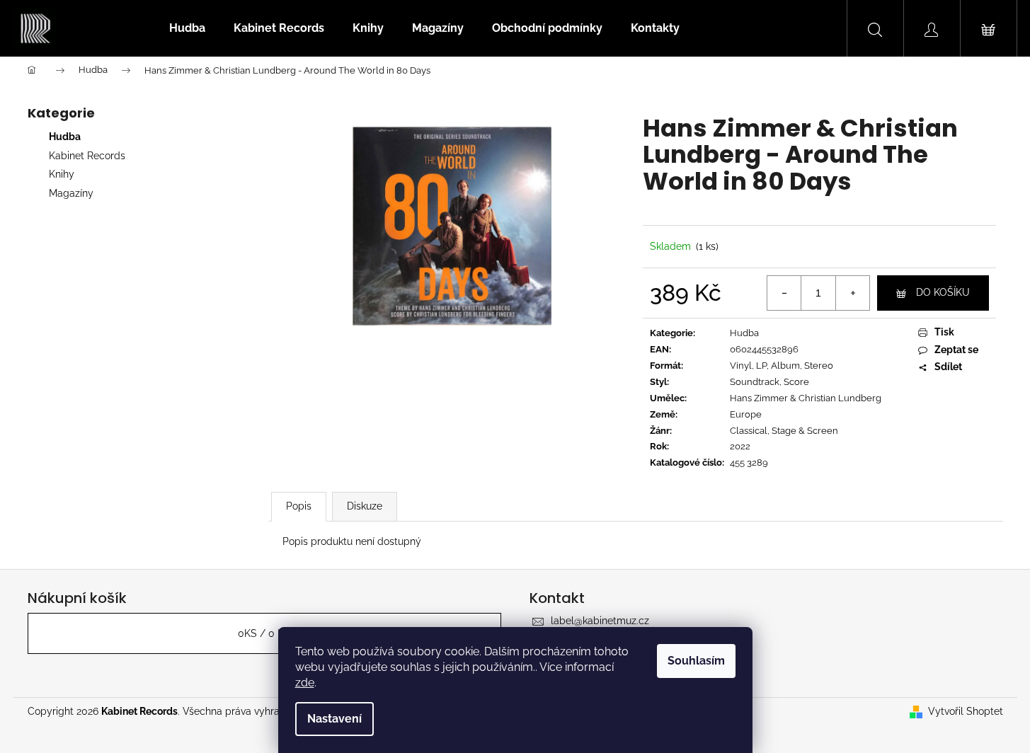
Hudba (65, 136)
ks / (264, 633)
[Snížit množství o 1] (784, 293)
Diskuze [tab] (364, 506)
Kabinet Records (87, 155)
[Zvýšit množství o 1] (852, 293)
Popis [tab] (298, 506)
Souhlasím (696, 660)
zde (304, 682)
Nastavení (334, 718)
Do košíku (943, 292)
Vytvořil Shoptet (965, 711)
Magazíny (71, 193)
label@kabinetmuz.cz (600, 620)
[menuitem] (187, 28)
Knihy (61, 174)
